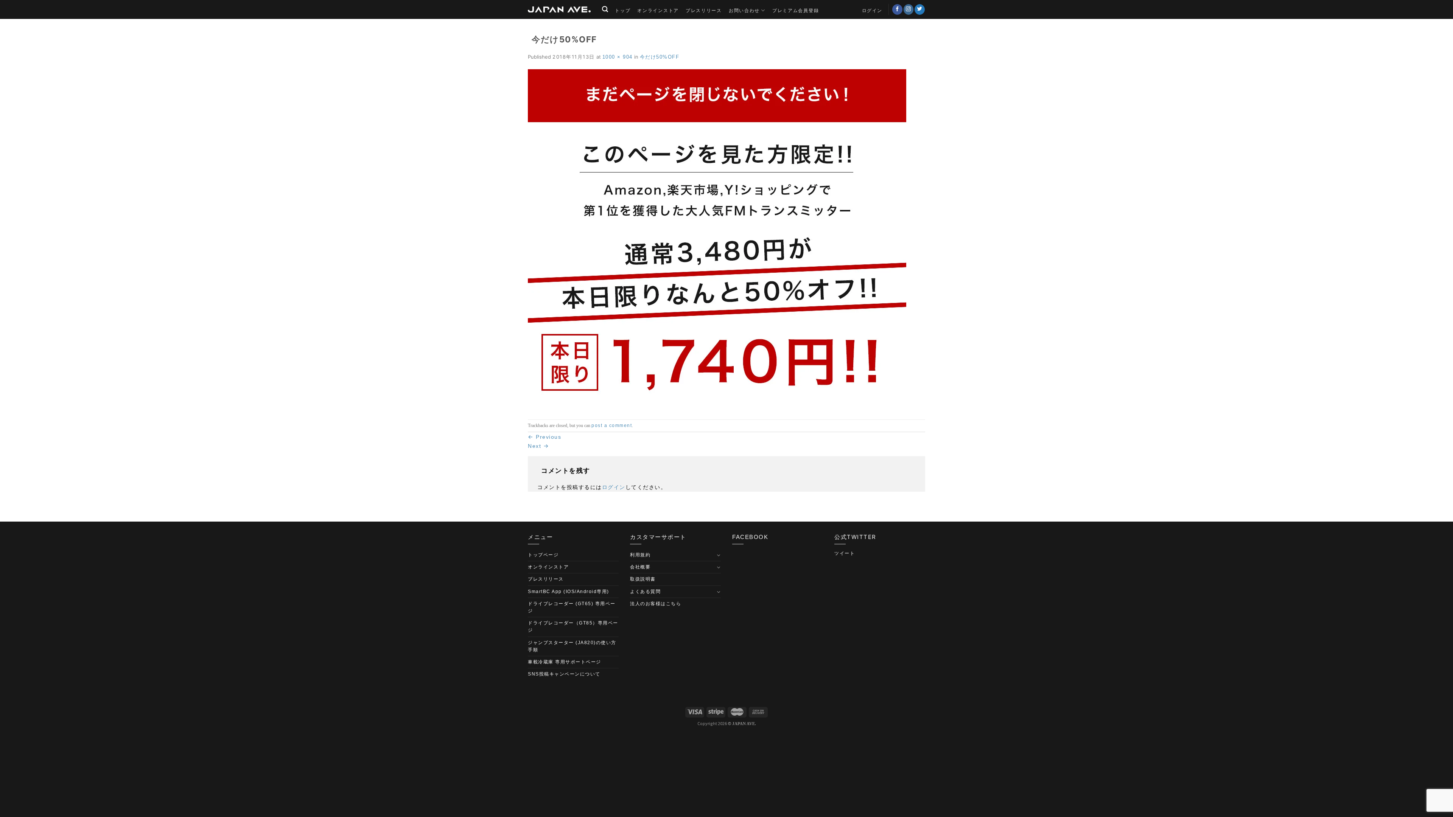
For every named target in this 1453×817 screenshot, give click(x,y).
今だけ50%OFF (660, 57)
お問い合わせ (744, 10)
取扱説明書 (643, 579)
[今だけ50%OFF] (717, 240)
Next (538, 446)
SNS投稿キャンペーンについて (564, 674)
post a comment (611, 425)
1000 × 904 (617, 57)
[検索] (605, 9)
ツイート (844, 553)
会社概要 (640, 567)
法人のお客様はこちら (655, 603)
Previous (544, 437)
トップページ (543, 555)
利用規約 (640, 555)
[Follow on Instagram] (909, 9)
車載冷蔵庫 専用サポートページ (564, 662)
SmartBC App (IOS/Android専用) (568, 591)
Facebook (750, 537)
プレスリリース (704, 10)
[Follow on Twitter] (920, 9)
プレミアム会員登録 (795, 10)
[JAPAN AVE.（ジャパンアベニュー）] (559, 9)
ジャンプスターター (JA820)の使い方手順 (572, 646)
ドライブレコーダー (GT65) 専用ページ (572, 607)
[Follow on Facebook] (897, 9)
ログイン (613, 487)
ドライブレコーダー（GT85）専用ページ (573, 626)
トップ (622, 10)
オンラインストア (658, 10)
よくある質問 (645, 591)
